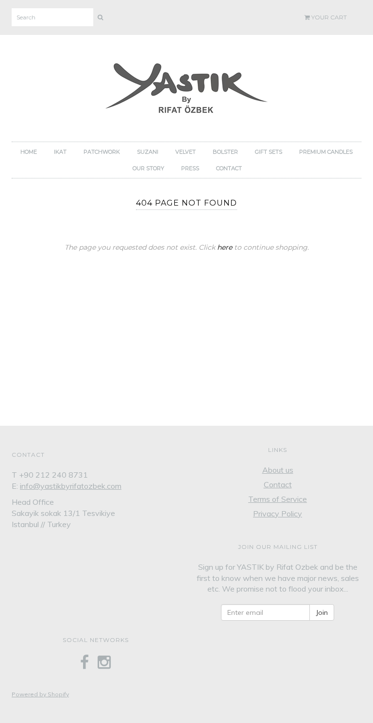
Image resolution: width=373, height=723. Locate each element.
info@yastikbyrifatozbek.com (70, 486)
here (224, 247)
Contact (229, 168)
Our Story (148, 168)
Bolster (225, 151)
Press (190, 168)
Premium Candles (326, 151)
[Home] (186, 85)
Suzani (147, 151)
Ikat (60, 151)
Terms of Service (277, 499)
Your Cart (328, 17)
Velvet (185, 151)
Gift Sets (268, 151)
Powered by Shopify (40, 694)
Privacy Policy (277, 513)
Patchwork (102, 151)
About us (277, 470)
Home (28, 151)
